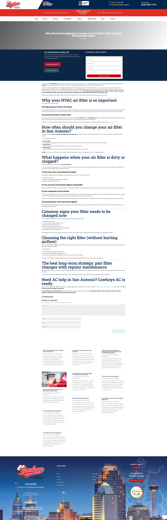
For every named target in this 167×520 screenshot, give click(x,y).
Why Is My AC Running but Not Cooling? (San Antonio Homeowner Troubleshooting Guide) (111, 352)
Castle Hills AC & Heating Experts (52, 432)
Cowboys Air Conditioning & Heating (105, 287)
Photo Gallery (95, 473)
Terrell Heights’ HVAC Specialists (52, 411)
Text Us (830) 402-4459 (51, 70)
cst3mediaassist (48, 353)
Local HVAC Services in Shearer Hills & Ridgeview (112, 398)
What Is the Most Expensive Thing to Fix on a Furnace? (53, 351)
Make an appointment (136, 480)
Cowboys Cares (92, 19)
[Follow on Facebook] (134, 467)
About (102, 19)
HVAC (59, 413)
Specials (79, 19)
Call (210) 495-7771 (53, 64)
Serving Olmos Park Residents (110, 376)
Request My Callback (104, 76)
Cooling (44, 19)
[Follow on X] (136, 467)
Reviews (94, 476)
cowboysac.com (112, 122)
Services (58, 479)
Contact (112, 19)
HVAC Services (67, 19)
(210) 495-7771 (148, 4)
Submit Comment (119, 331)
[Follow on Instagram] (139, 467)
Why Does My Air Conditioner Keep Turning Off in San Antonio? (82, 374)
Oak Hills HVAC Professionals (80, 398)
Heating (55, 19)
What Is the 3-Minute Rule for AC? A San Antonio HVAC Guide (53, 390)
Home (36, 19)
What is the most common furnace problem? (81, 351)
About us (59, 476)
